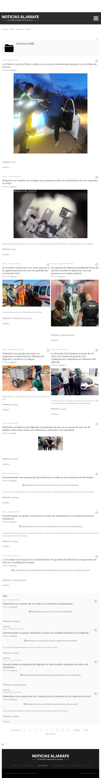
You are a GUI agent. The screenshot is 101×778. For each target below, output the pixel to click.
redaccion (13, 70)
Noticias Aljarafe (84, 773)
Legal (87, 766)
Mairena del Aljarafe (67, 335)
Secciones (43, 766)
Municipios (28, 766)
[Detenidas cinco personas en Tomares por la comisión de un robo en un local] (50, 704)
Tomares (16, 716)
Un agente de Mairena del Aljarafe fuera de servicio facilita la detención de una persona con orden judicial (75, 270)
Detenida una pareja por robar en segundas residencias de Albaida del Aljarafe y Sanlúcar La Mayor (23, 356)
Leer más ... (6, 167)
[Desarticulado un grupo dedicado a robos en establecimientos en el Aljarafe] (50, 640)
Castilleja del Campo (19, 580)
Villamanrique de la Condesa (22, 318)
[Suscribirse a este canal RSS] (97, 39)
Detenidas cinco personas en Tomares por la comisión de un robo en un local (47, 696)
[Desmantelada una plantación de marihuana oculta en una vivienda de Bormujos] (50, 485)
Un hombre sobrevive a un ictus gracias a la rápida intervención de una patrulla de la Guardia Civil (25, 270)
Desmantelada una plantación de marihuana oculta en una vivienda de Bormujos (48, 477)
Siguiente (77, 730)
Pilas (14, 162)
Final (86, 730)
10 (68, 730)
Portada (14, 766)
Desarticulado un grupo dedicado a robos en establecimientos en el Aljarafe (46, 633)
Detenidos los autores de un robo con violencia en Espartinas (38, 603)
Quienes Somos (60, 766)
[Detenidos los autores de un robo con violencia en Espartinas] (50, 611)
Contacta (76, 766)
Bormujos (15, 497)
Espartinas (16, 621)
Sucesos (15, 404)
